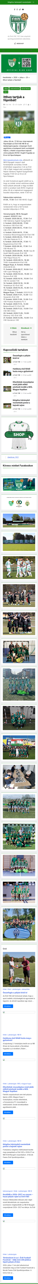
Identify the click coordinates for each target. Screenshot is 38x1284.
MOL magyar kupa (24, 1084)
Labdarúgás (14, 89)
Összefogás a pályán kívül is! (15, 993)
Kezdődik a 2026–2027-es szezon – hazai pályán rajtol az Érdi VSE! (18, 1195)
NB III (5, 92)
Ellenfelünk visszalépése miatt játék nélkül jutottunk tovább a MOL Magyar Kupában (18, 1089)
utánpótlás (26, 989)
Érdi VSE (8, 105)
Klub (9, 989)
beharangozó (8, 1191)
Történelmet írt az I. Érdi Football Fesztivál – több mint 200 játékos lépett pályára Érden (17, 1260)
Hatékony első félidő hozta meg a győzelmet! (17, 1039)
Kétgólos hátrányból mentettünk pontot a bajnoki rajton (19, 2)
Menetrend (25, 89)
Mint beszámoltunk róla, (13, 160)
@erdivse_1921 (13, 457)
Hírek (6, 89)
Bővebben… (8, 1006)
